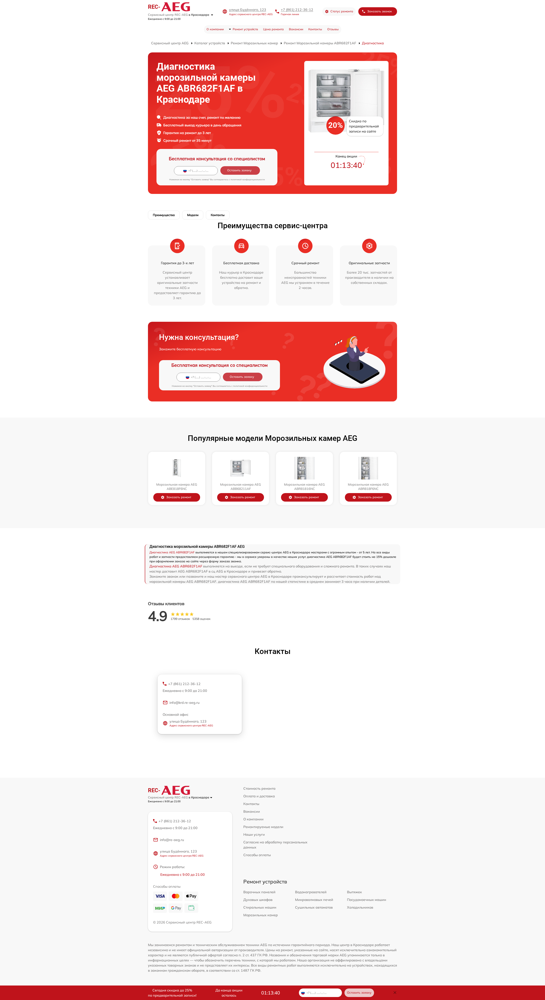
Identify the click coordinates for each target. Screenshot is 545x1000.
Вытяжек (354, 892)
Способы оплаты (257, 855)
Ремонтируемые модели (263, 827)
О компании (215, 29)
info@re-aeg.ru (172, 840)
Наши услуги (254, 834)
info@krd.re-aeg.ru (184, 702)
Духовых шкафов (257, 900)
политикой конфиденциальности (248, 179)
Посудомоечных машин (366, 900)
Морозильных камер (260, 915)
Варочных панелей (259, 892)
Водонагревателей (311, 892)
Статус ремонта (341, 11)
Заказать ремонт (178, 497)
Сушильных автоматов (314, 907)
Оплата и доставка (259, 796)
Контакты (315, 29)
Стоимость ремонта (259, 788)
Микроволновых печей (314, 900)
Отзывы (333, 29)
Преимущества (164, 215)
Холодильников (360, 907)
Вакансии (296, 29)
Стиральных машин (259, 907)
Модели (192, 215)
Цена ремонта (273, 29)
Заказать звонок (379, 11)
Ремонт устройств (245, 29)
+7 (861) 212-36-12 (297, 9)
